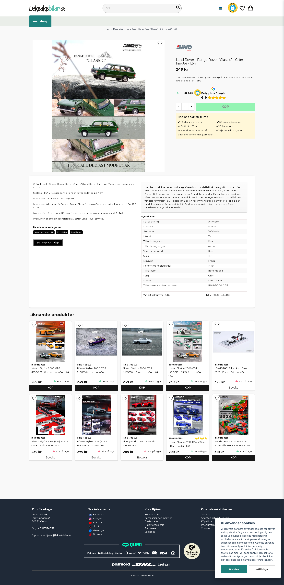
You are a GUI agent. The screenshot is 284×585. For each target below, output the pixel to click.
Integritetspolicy (210, 524)
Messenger (99, 530)
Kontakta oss (152, 514)
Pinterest (97, 534)
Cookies (205, 528)
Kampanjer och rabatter (158, 518)
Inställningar (262, 569)
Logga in (150, 531)
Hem (108, 29)
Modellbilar (118, 29)
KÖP (50, 387)
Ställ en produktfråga (48, 242)
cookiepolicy (251, 552)
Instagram (98, 518)
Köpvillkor (206, 521)
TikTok (96, 526)
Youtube (97, 522)
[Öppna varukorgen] (250, 8)
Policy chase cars (154, 524)
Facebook (98, 514)
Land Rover (76, 232)
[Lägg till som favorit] (242, 8)
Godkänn (234, 569)
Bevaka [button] (233, 387)
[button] (178, 7)
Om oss (205, 514)
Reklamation (152, 521)
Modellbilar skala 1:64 (44, 232)
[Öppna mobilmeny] (40, 21)
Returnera (150, 528)
